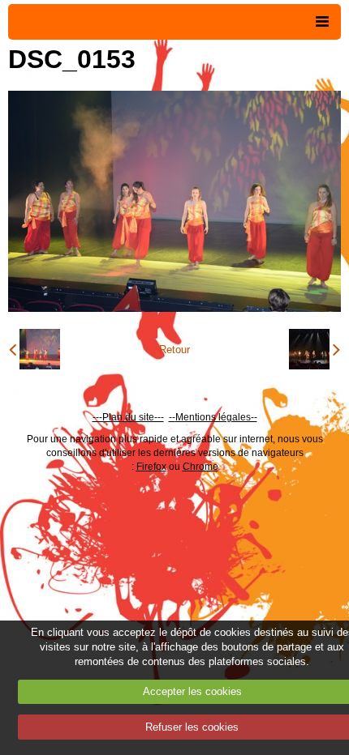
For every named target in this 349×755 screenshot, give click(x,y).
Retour (174, 349)
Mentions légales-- (216, 417)
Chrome (200, 466)
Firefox (151, 466)
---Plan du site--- (128, 417)
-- (172, 417)
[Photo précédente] (34, 349)
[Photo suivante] (314, 349)
